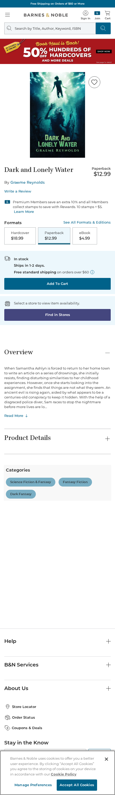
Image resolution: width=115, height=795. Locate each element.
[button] (57, 397)
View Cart (100, 749)
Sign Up (13, 779)
